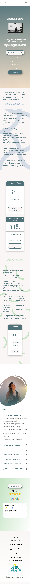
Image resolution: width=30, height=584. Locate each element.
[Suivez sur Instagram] (11, 548)
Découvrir (15, 351)
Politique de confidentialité (15, 560)
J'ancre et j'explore (15, 246)
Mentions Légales (15, 557)
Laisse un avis (15, 486)
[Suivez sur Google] (19, 548)
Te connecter (15, 72)
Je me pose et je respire (14, 209)
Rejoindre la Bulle (15, 52)
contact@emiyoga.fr (15, 540)
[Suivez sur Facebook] (15, 548)
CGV (15, 554)
